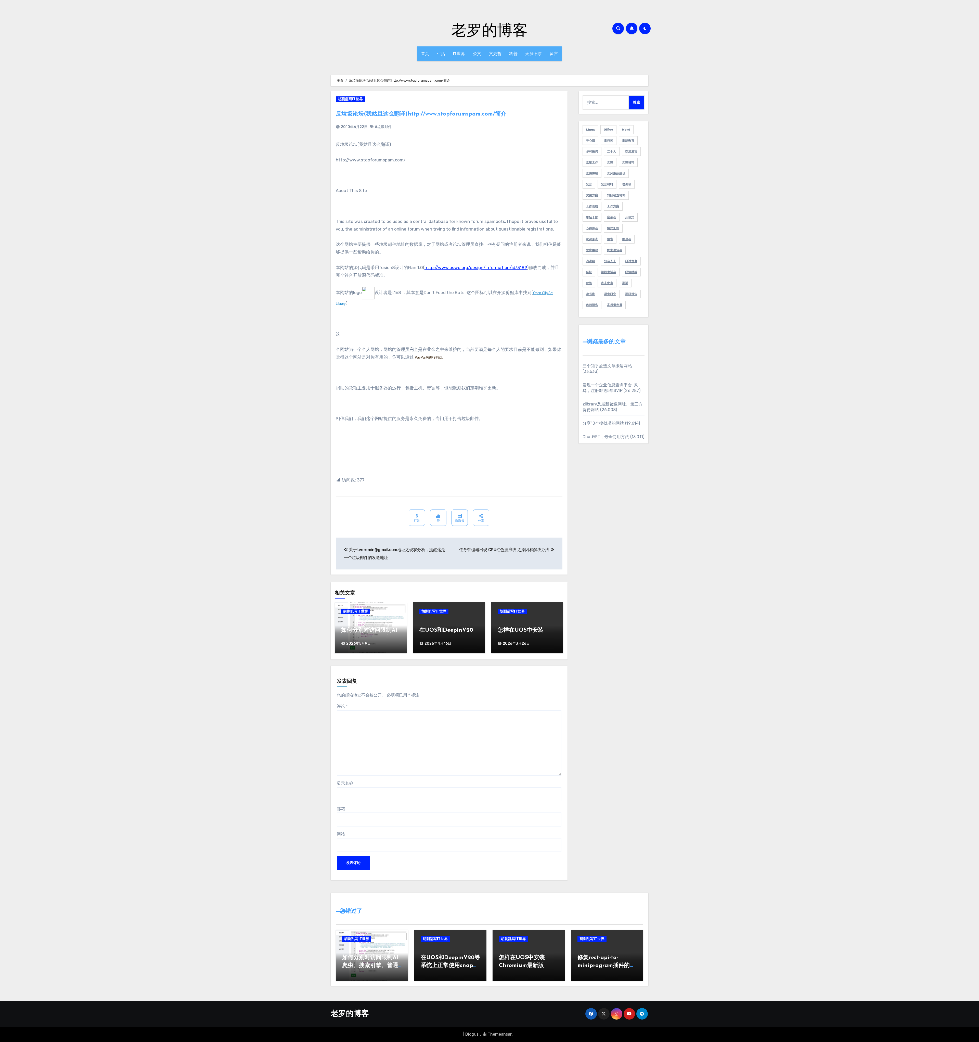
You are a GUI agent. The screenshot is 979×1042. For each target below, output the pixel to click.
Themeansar (500, 1034)
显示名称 (345, 783)
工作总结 (592, 206)
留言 (554, 54)
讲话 (625, 283)
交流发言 (631, 151)
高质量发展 (614, 305)
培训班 (626, 184)
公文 (477, 54)
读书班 (590, 294)
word (626, 129)
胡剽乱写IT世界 (350, 99)
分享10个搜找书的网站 (603, 423)
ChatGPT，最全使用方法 (606, 436)
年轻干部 (592, 217)
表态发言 (607, 283)
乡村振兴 (592, 151)
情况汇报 (613, 228)
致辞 (589, 283)
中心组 (590, 140)
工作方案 (613, 206)
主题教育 (628, 140)
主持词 (608, 140)
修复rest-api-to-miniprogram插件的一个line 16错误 (606, 965)
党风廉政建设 (616, 173)
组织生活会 (608, 272)
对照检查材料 (616, 195)
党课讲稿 (592, 173)
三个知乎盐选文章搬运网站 (607, 365)
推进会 (626, 239)
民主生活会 (614, 250)
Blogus (472, 1034)
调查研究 (610, 294)
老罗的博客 (489, 29)
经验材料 (631, 272)
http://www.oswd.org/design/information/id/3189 (475, 267)
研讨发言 (631, 261)
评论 (342, 706)
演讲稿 (590, 261)
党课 (610, 162)
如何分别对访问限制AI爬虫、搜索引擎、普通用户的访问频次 (370, 965)
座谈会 (611, 217)
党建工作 (592, 162)
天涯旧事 (533, 54)
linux (590, 129)
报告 (610, 239)
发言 (589, 184)
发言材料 (607, 184)
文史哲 (495, 54)
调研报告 (631, 294)
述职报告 (592, 305)
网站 (341, 834)
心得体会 (592, 228)
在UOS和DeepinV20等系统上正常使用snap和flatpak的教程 (450, 965)
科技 (589, 272)
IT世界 (459, 54)
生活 (441, 54)
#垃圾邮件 (383, 127)
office (608, 129)
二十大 (611, 151)
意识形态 (592, 239)
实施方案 (592, 195)
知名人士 (610, 261)
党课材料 (628, 162)
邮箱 (341, 808)
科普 (513, 54)
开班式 (629, 217)
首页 (425, 54)
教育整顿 (592, 250)
